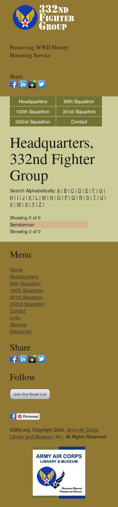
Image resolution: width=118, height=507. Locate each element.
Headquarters (33, 101)
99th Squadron (79, 101)
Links (15, 317)
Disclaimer (20, 331)
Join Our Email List (30, 394)
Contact (79, 121)
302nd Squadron (32, 121)
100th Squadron (32, 111)
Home (16, 269)
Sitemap (18, 324)
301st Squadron (79, 111)
